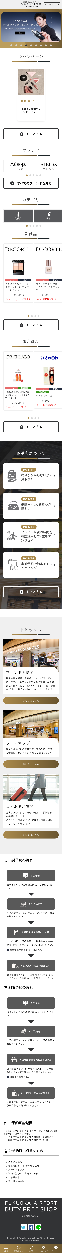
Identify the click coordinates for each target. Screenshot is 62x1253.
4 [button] (26, 45)
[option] (31, 27)
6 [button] (36, 45)
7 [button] (41, 45)
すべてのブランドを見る (34, 183)
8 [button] (46, 45)
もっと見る (34, 134)
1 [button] (11, 45)
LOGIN (50, 4)
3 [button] (21, 45)
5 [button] (31, 45)
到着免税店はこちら (20, 1077)
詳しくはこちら (31, 700)
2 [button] (16, 45)
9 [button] (51, 45)
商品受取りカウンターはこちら (26, 949)
